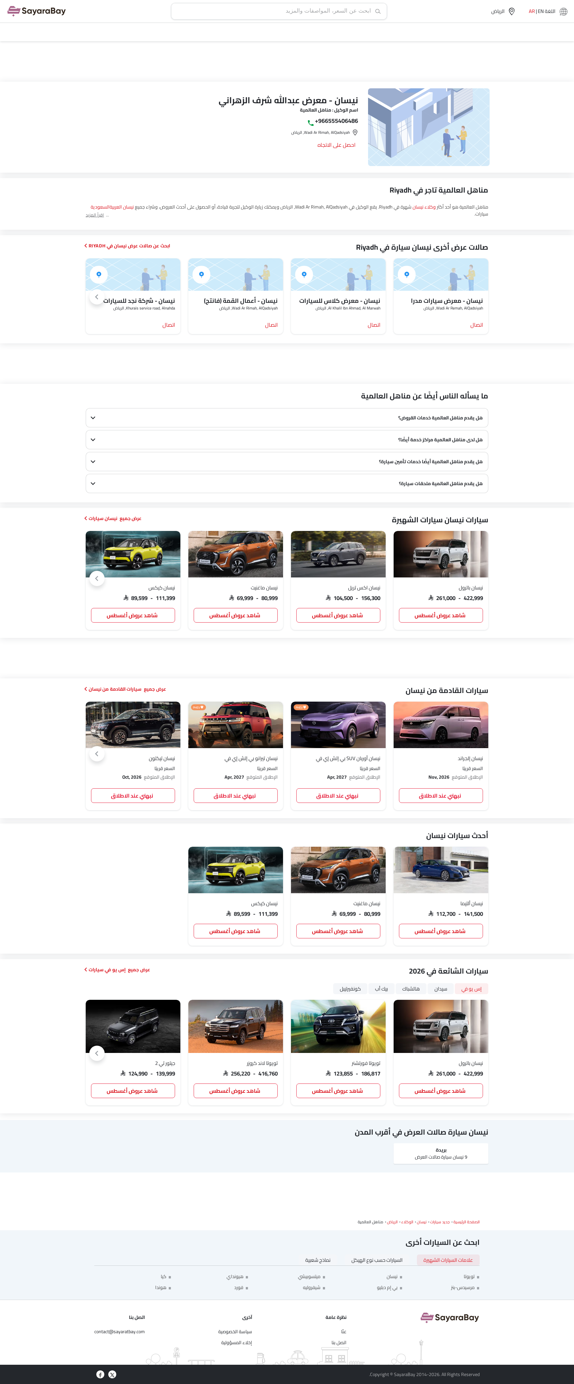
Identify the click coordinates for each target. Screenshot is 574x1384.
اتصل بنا (339, 1342)
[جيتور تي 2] (133, 1026)
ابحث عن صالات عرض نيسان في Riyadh (129, 246)
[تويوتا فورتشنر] (338, 1026)
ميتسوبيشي (309, 1276)
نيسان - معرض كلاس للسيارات (339, 300)
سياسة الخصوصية (235, 1331)
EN (541, 11)
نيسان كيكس (161, 587)
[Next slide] (97, 296)
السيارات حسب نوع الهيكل (377, 1260)
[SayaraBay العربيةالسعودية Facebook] (100, 1374)
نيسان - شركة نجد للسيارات (139, 300)
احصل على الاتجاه (336, 145)
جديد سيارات (440, 1222)
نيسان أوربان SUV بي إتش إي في (348, 758)
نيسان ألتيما (471, 903)
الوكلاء (407, 1222)
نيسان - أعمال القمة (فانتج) (241, 300)
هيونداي (235, 1276)
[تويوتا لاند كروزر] (235, 1026)
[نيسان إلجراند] (441, 725)
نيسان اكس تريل (364, 587)
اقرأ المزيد (95, 215)
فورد (238, 1287)
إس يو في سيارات (107, 970)
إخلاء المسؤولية (236, 1342)
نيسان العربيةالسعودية (112, 207)
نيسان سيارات (103, 518)
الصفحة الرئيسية (466, 1222)
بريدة (441, 1150)
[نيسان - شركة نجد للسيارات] (133, 274)
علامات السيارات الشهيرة (448, 1260)
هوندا (160, 1287)
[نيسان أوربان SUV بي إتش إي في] (338, 725)
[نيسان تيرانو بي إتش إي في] (235, 725)
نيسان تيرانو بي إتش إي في (251, 758)
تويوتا (469, 1276)
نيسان (422, 1222)
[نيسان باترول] (441, 554)
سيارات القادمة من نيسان (115, 689)
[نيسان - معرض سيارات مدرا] (441, 274)
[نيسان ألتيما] (441, 870)
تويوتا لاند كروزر (262, 1063)
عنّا (343, 1331)
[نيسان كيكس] (133, 554)
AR (532, 11)
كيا (163, 1276)
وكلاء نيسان (424, 207)
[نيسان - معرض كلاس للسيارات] (338, 274)
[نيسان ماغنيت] (235, 554)
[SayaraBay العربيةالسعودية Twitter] (112, 1374)
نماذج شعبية (318, 1260)
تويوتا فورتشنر (366, 1063)
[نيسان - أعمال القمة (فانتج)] (235, 274)
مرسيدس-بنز (463, 1287)
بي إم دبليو (387, 1287)
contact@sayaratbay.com (119, 1331)
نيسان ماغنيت (264, 587)
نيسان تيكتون (162, 758)
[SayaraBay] (36, 11)
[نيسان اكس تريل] (338, 554)
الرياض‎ (392, 1222)
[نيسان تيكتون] (133, 725)
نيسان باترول (471, 587)
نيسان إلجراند (470, 758)
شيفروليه (312, 1287)
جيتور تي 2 (165, 1063)
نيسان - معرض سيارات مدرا (447, 300)
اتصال (476, 325)
